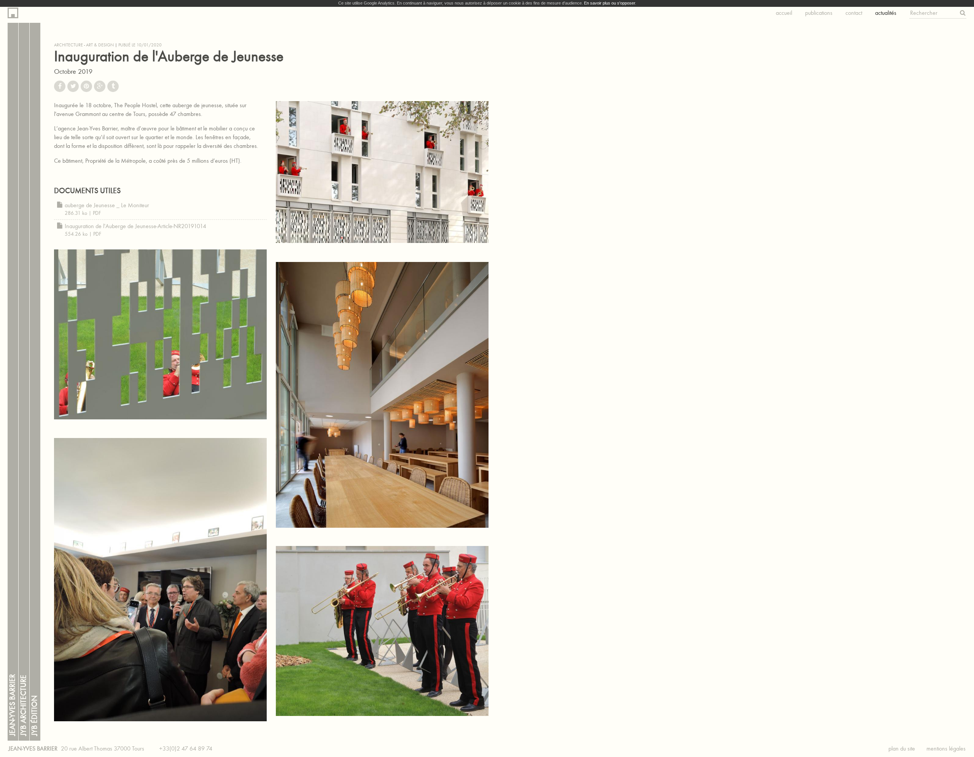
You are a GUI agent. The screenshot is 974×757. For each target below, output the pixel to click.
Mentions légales (946, 748)
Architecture (68, 45)
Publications (818, 12)
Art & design (100, 45)
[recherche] (962, 13)
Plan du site (901, 748)
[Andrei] (382, 172)
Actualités (885, 12)
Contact (853, 12)
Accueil (784, 12)
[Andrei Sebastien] (160, 334)
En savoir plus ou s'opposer (609, 3)
